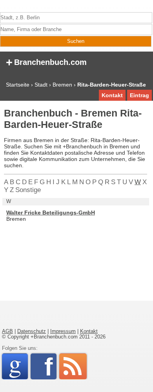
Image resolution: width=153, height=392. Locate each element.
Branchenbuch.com (46, 61)
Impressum (63, 331)
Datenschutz (31, 331)
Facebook (50, 366)
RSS (73, 366)
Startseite (17, 84)
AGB (7, 331)
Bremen (62, 84)
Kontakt (112, 95)
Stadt (41, 84)
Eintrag (139, 95)
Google (18, 366)
